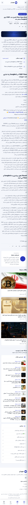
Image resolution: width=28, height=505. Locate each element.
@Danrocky (11, 112)
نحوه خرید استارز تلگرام (13, 457)
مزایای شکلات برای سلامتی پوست (13, 453)
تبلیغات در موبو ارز (23, 489)
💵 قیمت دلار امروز (13, 434)
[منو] (25, 2)
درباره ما (25, 484)
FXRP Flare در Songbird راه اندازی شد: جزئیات (13, 62)
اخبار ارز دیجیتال (21, 7)
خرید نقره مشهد (13, 450)
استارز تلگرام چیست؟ (13, 460)
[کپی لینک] (25, 26)
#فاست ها (24, 94)
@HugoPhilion (19, 112)
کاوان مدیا (10, 498)
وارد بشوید (14, 352)
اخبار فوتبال (13, 444)
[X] (19, 26)
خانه (26, 7)
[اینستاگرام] (25, 478)
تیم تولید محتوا (24, 23)
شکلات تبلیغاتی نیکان (13, 440)
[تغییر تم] (2, 2)
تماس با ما (25, 486)
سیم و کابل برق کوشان (13, 430)
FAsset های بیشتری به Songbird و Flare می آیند (13, 67)
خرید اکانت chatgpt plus (13, 447)
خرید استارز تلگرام (13, 437)
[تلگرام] (22, 26)
